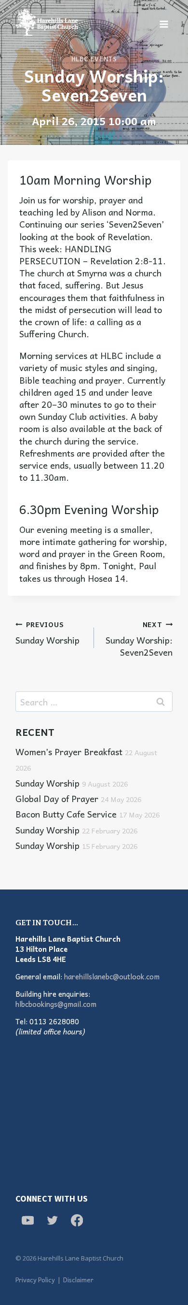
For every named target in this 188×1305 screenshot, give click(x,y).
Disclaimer (78, 1280)
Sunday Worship (47, 632)
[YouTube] (27, 1220)
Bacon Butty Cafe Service (87, 814)
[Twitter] (52, 1220)
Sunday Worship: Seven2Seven (139, 638)
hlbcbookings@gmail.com (55, 1004)
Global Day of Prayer (78, 798)
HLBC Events (94, 59)
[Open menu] (164, 23)
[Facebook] (77, 1220)
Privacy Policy (35, 1280)
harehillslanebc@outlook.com (112, 976)
